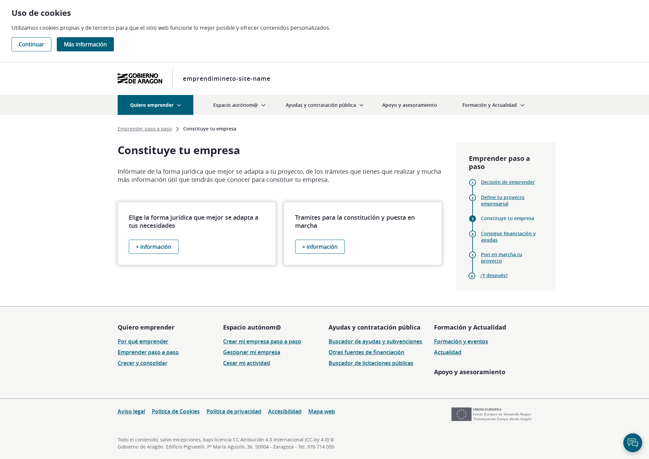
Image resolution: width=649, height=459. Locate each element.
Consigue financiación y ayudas (508, 236)
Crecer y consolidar (142, 363)
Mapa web (321, 411)
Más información (85, 44)
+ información (153, 246)
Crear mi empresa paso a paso (262, 341)
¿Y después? (494, 275)
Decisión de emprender (508, 182)
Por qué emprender (143, 341)
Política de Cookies (176, 411)
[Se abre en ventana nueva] (140, 78)
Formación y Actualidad (470, 327)
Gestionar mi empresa (251, 352)
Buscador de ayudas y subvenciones (375, 341)
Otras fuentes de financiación (366, 352)
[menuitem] (155, 105)
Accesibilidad (285, 411)
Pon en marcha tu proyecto (501, 257)
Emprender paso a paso (148, 352)
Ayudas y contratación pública (374, 327)
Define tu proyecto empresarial (503, 200)
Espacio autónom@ (252, 327)
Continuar (31, 44)
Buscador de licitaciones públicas (371, 363)
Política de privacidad (234, 411)
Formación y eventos (461, 341)
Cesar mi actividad (246, 363)
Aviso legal (131, 411)
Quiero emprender (146, 327)
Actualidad (447, 352)
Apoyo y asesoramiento (469, 372)
